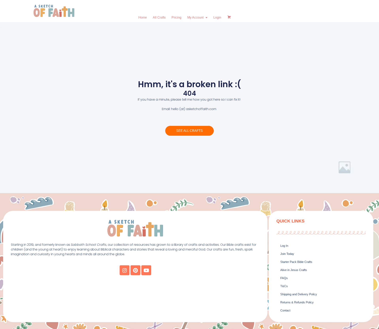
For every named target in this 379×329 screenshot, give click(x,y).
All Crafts (159, 17)
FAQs (284, 278)
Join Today (287, 253)
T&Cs (284, 286)
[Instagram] (124, 270)
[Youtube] (146, 270)
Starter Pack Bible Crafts (296, 262)
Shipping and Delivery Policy (298, 294)
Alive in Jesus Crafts (293, 270)
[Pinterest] (135, 270)
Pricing (176, 17)
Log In (284, 245)
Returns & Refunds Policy (297, 302)
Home (142, 17)
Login (217, 17)
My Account (195, 17)
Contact (285, 310)
